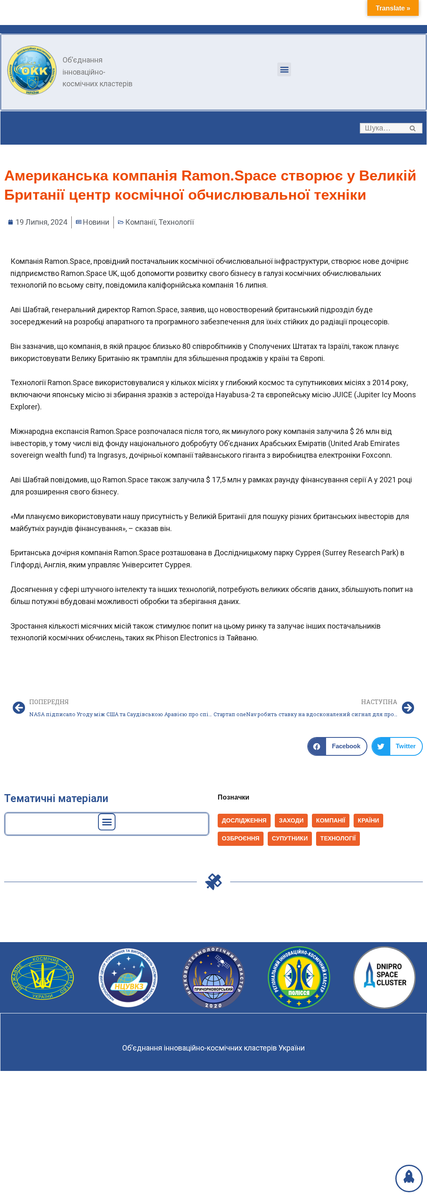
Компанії (140, 222)
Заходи (291, 820)
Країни (368, 820)
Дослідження (244, 820)
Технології (176, 222)
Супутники (290, 838)
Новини (96, 222)
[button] (284, 69)
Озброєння (240, 838)
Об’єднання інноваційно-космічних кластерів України (213, 1047)
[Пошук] (413, 128)
